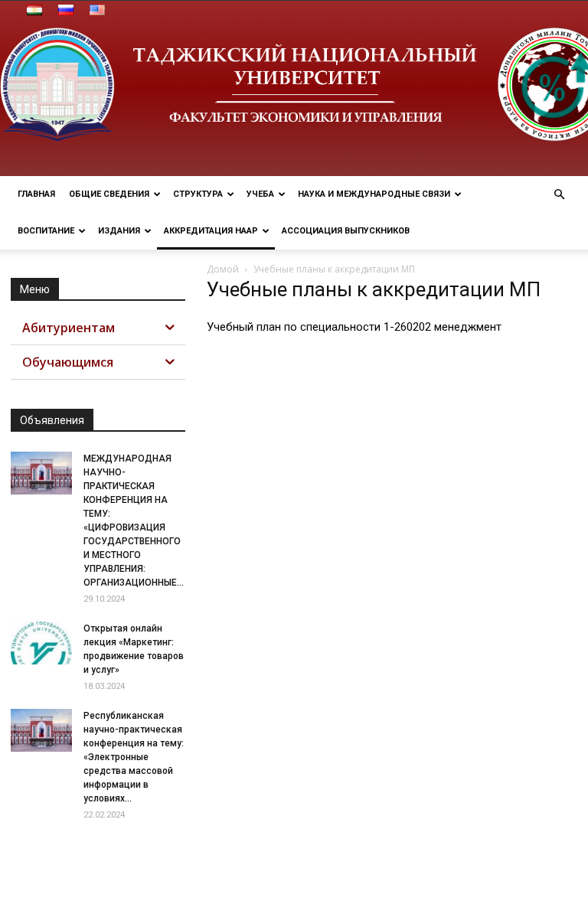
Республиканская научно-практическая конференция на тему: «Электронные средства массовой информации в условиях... (133, 757)
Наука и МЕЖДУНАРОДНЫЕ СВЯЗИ (374, 194)
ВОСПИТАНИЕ (46, 231)
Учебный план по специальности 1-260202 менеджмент (354, 327)
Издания (119, 231)
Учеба (260, 194)
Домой (223, 269)
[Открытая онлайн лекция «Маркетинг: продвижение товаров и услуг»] (41, 643)
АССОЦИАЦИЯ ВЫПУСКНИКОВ (346, 231)
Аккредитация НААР (211, 231)
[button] (559, 195)
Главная (36, 194)
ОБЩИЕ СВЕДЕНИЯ (109, 194)
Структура (198, 194)
